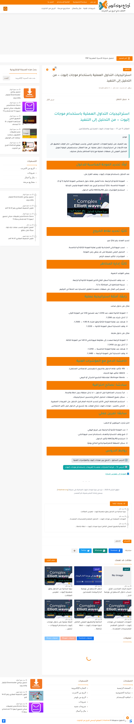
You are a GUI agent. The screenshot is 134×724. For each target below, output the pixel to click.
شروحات (31, 173)
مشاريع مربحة (64, 9)
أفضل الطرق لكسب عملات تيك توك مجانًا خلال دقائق (20, 229)
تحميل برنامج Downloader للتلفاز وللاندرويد (13, 95)
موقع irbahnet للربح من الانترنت (12, 146)
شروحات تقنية (89, 9)
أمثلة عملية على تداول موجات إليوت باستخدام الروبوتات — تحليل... (59, 625)
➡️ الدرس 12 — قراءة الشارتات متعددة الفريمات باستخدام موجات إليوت (96, 467)
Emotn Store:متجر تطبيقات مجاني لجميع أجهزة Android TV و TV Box (11, 109)
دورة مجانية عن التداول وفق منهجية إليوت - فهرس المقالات (103, 512)
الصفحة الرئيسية (124, 688)
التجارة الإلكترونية (78, 688)
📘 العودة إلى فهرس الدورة (117, 474)
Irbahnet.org (63, 490)
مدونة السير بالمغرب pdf (103, 58)
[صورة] (29, 93)
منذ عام (121, 509)
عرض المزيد (51, 560)
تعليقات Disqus (52, 638)
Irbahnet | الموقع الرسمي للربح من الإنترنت (93, 721)
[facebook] (3, 721)
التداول (127, 69)
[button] (116, 550)
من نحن (93, 2)
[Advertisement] (67, 34)
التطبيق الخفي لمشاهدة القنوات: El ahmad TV (12, 122)
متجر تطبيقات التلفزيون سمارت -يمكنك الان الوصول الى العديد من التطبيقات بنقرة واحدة (12, 135)
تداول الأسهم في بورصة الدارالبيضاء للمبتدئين (91, 591)
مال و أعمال (30, 177)
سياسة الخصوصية (80, 2)
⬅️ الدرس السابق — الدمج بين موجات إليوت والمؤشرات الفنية (100, 460)
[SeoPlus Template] (130, 720)
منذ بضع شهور (27, 206)
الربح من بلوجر (80, 697)
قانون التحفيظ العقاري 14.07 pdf (21, 239)
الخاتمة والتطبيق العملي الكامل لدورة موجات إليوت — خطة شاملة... (100, 527)
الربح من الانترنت (48, 9)
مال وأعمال (76, 9)
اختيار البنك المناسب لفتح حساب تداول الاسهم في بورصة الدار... (117, 592)
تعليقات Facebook (85, 638)
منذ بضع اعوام (14, 89)
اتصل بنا (51, 2)
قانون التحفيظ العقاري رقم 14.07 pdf (19, 208)
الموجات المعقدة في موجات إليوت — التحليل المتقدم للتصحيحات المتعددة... (97, 519)
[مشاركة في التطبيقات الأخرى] (74, 550)
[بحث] (5, 9)
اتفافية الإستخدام (63, 2)
